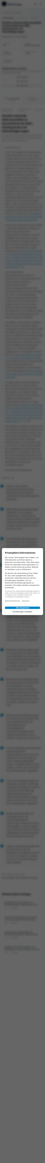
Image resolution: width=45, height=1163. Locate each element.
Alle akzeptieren (22, 608)
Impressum (25, 601)
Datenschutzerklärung (12, 601)
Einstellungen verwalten (22, 612)
